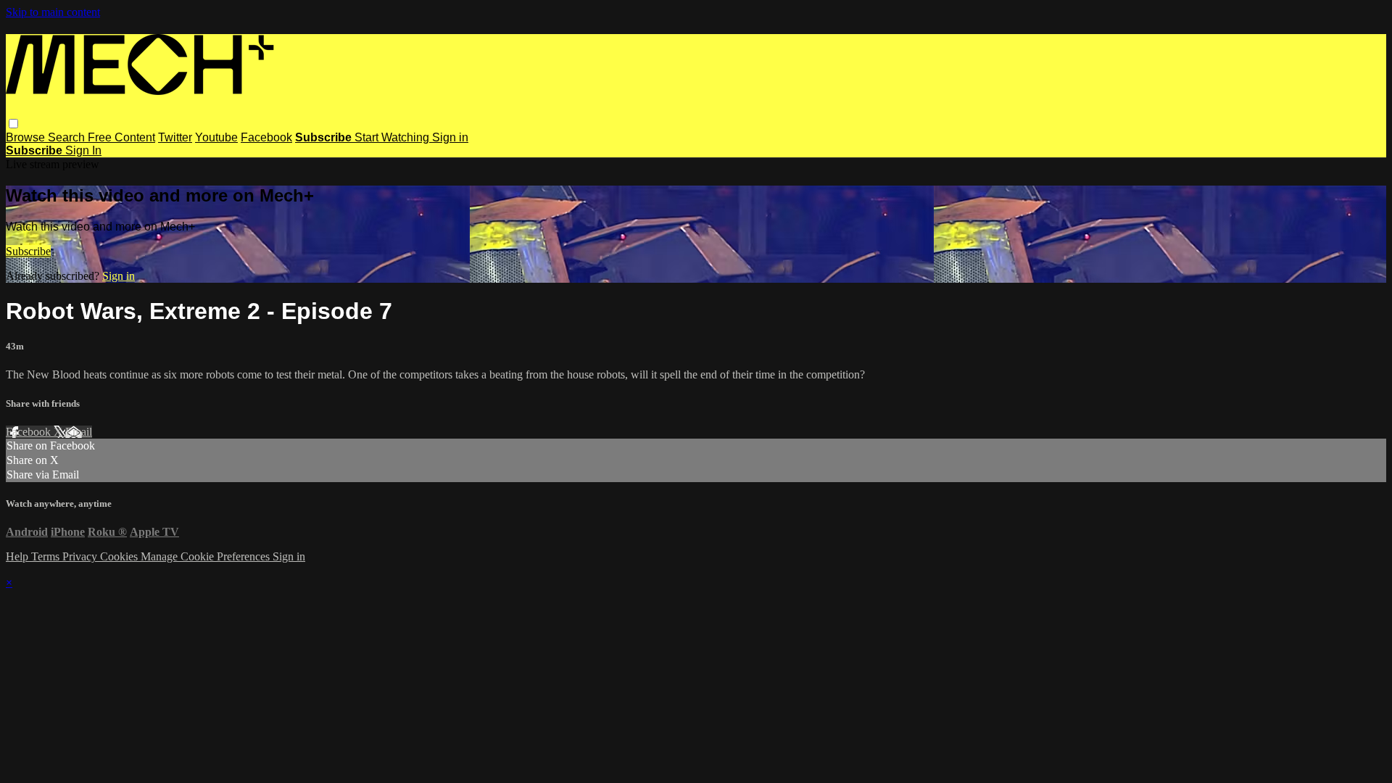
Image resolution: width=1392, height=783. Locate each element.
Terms (46, 556)
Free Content (121, 137)
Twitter (175, 137)
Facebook (266, 137)
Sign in (450, 137)
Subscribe (28, 251)
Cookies (120, 556)
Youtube (216, 137)
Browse (27, 137)
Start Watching (393, 137)
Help (18, 556)
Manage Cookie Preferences (207, 556)
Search (68, 137)
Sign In (83, 150)
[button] (13, 123)
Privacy (81, 556)
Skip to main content (53, 12)
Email (78, 432)
